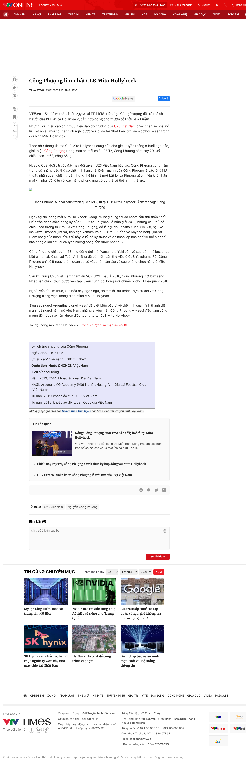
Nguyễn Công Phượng (83, 507)
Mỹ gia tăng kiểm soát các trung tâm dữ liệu (44, 611)
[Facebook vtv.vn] (218, 5)
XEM (159, 572)
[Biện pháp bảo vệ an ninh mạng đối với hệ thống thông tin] (142, 639)
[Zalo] (148, 490)
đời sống (160, 14)
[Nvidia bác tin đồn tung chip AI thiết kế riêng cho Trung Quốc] (94, 591)
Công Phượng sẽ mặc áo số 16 (103, 325)
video (217, 14)
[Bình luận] (15, 95)
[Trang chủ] (6, 14)
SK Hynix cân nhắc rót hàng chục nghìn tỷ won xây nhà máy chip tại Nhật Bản (45, 661)
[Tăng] (15, 125)
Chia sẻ (163, 98)
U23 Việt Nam (125, 126)
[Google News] (123, 99)
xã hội (37, 14)
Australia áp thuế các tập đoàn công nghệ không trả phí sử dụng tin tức (141, 613)
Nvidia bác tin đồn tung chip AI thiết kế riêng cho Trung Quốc (94, 613)
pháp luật (54, 14)
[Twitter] (156, 490)
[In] (15, 109)
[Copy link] (15, 87)
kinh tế (90, 14)
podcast (233, 14)
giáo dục (200, 14)
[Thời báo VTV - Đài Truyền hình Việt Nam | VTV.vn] (18, 5)
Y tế (144, 14)
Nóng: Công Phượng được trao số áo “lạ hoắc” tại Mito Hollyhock (114, 435)
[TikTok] (46, 730)
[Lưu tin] (15, 117)
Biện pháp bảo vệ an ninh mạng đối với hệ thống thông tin (140, 661)
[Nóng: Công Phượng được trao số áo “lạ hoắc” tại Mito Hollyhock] (52, 443)
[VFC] (218, 717)
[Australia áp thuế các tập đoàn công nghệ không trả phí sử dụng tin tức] (142, 591)
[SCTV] (218, 740)
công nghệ (180, 14)
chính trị (19, 14)
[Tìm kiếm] (226, 5)
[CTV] (218, 728)
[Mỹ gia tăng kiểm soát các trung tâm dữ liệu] (46, 591)
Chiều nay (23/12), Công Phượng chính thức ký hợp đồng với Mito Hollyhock (91, 464)
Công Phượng (54, 151)
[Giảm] (15, 137)
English (206, 5)
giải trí (130, 14)
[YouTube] (39, 730)
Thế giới (73, 14)
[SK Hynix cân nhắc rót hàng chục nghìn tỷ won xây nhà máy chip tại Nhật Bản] (46, 639)
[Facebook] (15, 79)
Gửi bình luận (158, 556)
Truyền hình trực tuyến (151, 5)
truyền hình (110, 14)
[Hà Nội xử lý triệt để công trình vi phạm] (94, 639)
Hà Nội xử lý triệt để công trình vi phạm (91, 659)
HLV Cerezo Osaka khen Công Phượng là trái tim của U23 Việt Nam (84, 475)
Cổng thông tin (183, 5)
